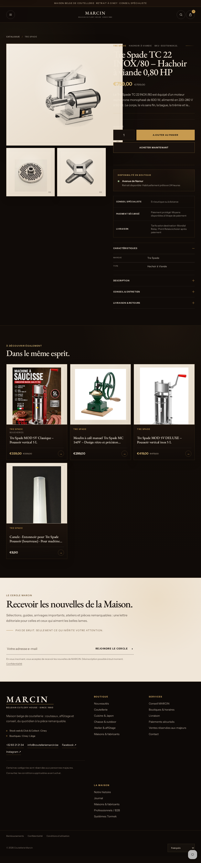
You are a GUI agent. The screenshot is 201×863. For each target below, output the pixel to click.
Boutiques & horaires (162, 709)
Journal (98, 798)
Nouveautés (101, 703)
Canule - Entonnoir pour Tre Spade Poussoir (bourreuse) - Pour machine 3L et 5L (35, 539)
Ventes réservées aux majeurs (167, 727)
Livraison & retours (126, 303)
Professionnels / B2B (107, 810)
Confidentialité (14, 663)
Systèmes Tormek (105, 816)
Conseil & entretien (126, 291)
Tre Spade (119, 45)
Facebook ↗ (69, 744)
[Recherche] (181, 14)
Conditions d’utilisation (58, 836)
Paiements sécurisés (162, 721)
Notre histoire (102, 792)
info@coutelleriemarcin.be (42, 744)
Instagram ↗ (13, 751)
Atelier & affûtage (105, 727)
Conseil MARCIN (159, 703)
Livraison (154, 715)
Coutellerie (101, 709)
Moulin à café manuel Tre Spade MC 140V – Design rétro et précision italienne (98, 440)
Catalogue (13, 36)
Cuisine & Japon (104, 715)
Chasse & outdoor (105, 721)
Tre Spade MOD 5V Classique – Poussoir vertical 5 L (32, 440)
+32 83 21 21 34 (15, 744)
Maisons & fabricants (107, 734)
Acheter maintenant (153, 147)
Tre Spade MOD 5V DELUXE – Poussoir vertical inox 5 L (159, 440)
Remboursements (15, 836)
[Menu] (10, 14)
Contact (154, 734)
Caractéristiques (125, 248)
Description (121, 280)
